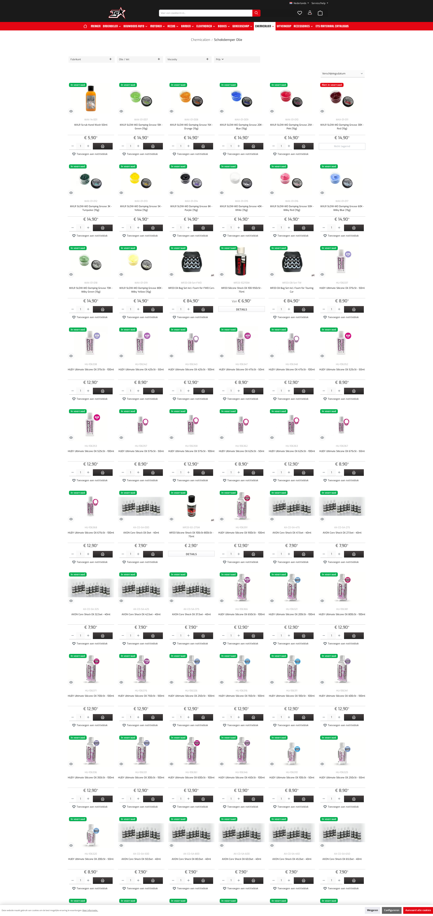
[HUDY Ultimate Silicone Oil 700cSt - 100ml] (91, 669)
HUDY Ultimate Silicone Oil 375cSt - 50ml (342, 288)
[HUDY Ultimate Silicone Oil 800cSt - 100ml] (342, 588)
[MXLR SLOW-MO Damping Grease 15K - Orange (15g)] (191, 98)
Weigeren (372, 910)
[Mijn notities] (299, 13)
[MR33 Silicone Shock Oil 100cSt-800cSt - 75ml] (191, 506)
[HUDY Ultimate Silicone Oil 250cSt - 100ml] (191, 669)
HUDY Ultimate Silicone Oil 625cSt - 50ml (241, 451)
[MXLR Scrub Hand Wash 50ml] (91, 98)
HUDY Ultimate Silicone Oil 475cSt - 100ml (292, 369)
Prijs (218, 59)
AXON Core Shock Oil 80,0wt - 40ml (191, 859)
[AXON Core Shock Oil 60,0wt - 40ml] (241, 833)
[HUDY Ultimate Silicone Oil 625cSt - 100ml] (292, 425)
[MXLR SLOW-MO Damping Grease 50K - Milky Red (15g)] (292, 180)
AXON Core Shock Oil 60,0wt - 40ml (241, 859)
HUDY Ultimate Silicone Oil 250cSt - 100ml (191, 696)
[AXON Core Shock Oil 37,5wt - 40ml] (191, 588)
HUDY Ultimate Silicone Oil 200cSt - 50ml (90, 859)
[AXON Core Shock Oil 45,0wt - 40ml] (292, 833)
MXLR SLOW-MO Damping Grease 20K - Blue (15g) (241, 126)
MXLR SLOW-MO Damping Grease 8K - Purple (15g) (191, 208)
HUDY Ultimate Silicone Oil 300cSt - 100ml (141, 777)
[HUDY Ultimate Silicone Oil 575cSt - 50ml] (141, 425)
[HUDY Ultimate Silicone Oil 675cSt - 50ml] (342, 425)
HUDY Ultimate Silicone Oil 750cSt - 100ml (141, 696)
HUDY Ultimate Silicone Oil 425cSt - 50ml (141, 369)
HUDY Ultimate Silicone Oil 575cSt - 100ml (191, 451)
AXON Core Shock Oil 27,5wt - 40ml (342, 532)
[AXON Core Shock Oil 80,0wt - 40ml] (191, 833)
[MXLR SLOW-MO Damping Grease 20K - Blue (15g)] (241, 98)
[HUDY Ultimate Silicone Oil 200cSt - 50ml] (91, 833)
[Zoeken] (256, 13)
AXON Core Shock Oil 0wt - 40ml (141, 532)
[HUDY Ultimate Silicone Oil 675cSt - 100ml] (91, 506)
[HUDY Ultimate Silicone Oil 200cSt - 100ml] (292, 588)
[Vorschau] (71, 111)
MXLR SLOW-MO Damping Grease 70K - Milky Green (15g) (90, 289)
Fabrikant (76, 59)
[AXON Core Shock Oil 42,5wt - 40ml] (141, 588)
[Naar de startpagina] (117, 13)
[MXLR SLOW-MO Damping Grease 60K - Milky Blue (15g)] (342, 180)
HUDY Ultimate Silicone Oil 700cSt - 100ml (91, 696)
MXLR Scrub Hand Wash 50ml (90, 124)
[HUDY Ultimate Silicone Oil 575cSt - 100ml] (191, 425)
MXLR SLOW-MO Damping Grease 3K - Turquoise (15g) (91, 208)
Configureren (391, 910)
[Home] (86, 26)
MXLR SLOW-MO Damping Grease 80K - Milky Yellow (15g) (141, 289)
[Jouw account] (310, 12)
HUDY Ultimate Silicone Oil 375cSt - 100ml (91, 369)
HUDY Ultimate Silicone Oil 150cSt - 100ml (241, 696)
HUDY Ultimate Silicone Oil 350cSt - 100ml (91, 777)
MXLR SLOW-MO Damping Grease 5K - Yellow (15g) (141, 208)
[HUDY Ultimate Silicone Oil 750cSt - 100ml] (141, 669)
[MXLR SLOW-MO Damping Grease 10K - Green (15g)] (141, 98)
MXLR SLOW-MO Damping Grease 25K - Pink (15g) (291, 126)
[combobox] (206, 13)
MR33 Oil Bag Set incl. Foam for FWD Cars (191, 288)
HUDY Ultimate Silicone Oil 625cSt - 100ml (292, 451)
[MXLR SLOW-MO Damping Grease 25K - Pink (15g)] (292, 98)
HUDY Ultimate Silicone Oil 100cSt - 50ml (291, 777)
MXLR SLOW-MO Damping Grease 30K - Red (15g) (342, 126)
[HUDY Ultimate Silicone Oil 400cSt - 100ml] (342, 669)
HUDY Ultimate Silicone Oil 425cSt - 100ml (191, 369)
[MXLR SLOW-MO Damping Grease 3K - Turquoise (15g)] (91, 180)
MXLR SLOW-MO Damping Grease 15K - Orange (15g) (191, 126)
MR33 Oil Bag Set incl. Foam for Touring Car (291, 289)
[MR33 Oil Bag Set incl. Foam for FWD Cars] (191, 262)
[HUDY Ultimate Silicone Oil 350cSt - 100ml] (91, 751)
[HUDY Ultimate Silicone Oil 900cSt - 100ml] (241, 506)
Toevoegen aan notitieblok (92, 154)
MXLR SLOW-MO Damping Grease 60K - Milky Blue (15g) (342, 208)
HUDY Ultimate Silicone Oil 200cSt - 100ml (292, 614)
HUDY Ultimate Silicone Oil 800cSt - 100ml (342, 614)
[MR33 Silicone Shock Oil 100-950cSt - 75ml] (241, 262)
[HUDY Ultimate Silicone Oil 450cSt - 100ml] (241, 751)
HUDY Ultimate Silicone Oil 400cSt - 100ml (342, 696)
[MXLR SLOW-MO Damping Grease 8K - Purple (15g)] (191, 180)
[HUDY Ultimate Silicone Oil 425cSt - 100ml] (191, 343)
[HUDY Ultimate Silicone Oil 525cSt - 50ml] (342, 343)
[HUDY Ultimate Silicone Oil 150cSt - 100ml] (241, 669)
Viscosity (172, 59)
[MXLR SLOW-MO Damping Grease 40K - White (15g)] (241, 180)
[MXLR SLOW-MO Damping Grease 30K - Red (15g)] (342, 98)
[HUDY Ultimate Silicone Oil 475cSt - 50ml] (241, 343)
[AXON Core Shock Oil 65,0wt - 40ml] (342, 833)
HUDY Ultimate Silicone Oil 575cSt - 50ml (141, 451)
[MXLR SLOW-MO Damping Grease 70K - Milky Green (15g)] (91, 262)
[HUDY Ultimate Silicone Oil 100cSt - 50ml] (292, 751)
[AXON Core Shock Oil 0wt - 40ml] (141, 506)
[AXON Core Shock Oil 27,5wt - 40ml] (342, 506)
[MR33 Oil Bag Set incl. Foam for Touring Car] (292, 262)
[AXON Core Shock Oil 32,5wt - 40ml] (91, 588)
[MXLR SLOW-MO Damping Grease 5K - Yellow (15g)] (141, 180)
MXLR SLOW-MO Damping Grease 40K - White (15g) (241, 208)
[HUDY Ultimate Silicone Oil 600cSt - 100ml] (191, 751)
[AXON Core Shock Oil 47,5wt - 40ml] (292, 506)
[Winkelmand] (320, 13)
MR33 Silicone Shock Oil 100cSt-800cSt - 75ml (191, 534)
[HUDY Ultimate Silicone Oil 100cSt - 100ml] (292, 669)
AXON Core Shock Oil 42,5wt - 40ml (141, 614)
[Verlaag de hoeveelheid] (72, 146)
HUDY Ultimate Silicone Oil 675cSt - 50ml (342, 451)
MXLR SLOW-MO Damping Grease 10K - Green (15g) (141, 126)
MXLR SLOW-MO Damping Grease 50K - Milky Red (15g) (292, 208)
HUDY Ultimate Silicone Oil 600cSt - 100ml (191, 777)
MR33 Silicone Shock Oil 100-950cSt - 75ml (241, 289)
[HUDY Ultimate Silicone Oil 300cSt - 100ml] (141, 751)
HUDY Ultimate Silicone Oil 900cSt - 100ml (241, 532)
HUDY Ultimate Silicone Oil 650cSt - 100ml (241, 614)
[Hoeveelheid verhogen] (88, 146)
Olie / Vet (124, 59)
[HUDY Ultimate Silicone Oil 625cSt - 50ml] (241, 425)
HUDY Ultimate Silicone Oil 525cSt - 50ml (342, 369)
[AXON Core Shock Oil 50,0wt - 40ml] (141, 833)
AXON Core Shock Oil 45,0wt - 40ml (291, 859)
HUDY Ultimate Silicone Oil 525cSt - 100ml (91, 451)
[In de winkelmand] (103, 146)
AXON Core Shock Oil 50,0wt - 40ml (141, 859)
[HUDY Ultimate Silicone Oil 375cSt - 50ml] (342, 262)
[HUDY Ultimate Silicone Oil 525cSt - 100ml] (91, 425)
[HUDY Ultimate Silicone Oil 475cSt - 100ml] (292, 343)
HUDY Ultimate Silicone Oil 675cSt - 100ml (91, 532)
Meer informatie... (90, 910)
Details (241, 309)
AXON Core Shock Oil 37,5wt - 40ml (191, 614)
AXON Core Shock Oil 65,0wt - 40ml (342, 859)
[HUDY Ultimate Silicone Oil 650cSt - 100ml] (241, 588)
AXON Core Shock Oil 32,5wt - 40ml (90, 614)
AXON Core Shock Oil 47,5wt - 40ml (291, 532)
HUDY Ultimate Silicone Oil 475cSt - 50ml (241, 369)
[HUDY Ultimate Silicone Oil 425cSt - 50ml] (141, 343)
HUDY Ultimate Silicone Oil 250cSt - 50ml (342, 777)
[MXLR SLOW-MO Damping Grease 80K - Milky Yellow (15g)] (141, 262)
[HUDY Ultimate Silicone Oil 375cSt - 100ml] (91, 343)
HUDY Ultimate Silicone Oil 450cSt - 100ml (242, 777)
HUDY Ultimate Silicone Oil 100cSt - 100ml (292, 696)
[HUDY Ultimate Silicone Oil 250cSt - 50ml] (342, 751)
